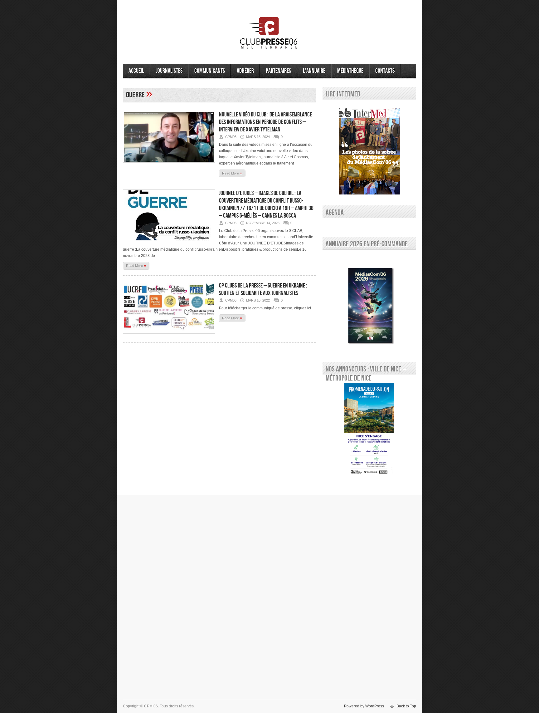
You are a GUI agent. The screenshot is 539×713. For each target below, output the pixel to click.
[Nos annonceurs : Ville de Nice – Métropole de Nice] (369, 429)
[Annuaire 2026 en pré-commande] (369, 304)
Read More (232, 172)
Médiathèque (350, 71)
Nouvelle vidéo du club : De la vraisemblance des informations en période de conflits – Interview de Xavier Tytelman (265, 122)
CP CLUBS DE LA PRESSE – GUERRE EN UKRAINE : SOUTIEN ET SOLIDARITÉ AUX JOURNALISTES (263, 289)
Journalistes (169, 71)
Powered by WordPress (364, 706)
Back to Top (406, 706)
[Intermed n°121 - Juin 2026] (369, 151)
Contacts (385, 71)
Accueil (136, 71)
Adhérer (245, 71)
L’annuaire (314, 71)
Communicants (209, 71)
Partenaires (278, 71)
